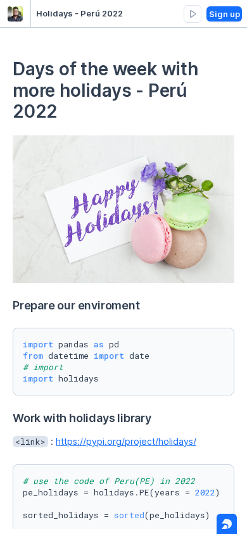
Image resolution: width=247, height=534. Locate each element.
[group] (192, 14)
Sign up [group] (224, 14)
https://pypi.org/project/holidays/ (126, 441)
